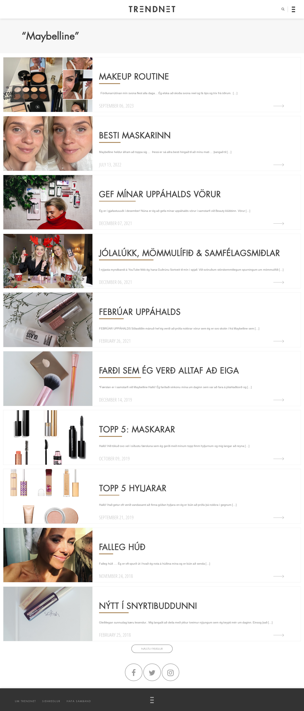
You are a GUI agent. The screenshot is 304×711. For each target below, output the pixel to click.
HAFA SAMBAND (79, 701)
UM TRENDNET (25, 701)
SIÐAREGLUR (51, 701)
